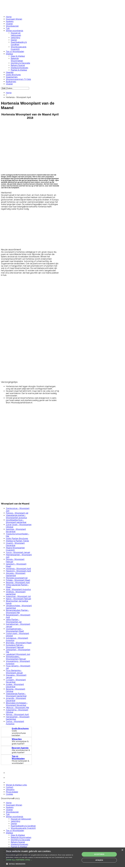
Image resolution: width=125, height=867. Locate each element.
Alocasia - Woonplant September (15, 574)
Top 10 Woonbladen (15, 51)
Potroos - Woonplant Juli (17, 513)
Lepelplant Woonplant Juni (18, 654)
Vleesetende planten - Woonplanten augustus (16, 516)
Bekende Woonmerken (17, 59)
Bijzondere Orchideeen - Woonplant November (17, 704)
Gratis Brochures (13, 74)
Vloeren (9, 24)
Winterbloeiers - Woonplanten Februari (16, 657)
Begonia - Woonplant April (18, 582)
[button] (42, 860)
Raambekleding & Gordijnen (19, 43)
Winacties (17, 739)
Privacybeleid (12, 792)
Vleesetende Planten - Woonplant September (16, 694)
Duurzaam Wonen (14, 19)
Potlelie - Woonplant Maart (18, 580)
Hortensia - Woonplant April (18, 568)
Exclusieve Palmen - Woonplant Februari (15, 646)
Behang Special (18, 65)
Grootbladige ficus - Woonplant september (16, 521)
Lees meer (68, 857)
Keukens (10, 21)
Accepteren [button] (99, 854)
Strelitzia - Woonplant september (16, 593)
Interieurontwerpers (19, 68)
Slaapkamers (12, 77)
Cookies (9, 794)
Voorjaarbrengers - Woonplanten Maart (15, 630)
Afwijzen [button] (99, 860)
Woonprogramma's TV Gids (18, 79)
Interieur (9, 54)
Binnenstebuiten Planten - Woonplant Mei (17, 611)
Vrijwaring (10, 789)
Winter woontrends (14, 30)
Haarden (10, 72)
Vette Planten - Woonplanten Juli (13, 620)
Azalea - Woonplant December (15, 685)
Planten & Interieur (19, 70)
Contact (9, 787)
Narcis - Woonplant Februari (18, 599)
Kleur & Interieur (18, 56)
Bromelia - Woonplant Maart (18, 643)
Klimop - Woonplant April (17, 714)
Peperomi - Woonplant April (18, 571)
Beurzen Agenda (20, 748)
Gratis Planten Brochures (17, 538)
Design (14, 40)
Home (8, 17)
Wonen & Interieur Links (16, 785)
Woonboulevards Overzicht (18, 48)
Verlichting (15, 37)
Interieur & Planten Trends (17, 541)
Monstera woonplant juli (16, 578)
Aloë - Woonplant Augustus (18, 589)
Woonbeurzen (12, 26)
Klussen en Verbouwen (16, 34)
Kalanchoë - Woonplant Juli (18, 596)
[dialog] (62, 857)
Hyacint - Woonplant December (15, 544)
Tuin (8, 28)
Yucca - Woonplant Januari (18, 552)
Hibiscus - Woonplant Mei (17, 707)
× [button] (122, 850)
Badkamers (11, 81)
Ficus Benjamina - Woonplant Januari (14, 671)
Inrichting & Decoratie (20, 63)
